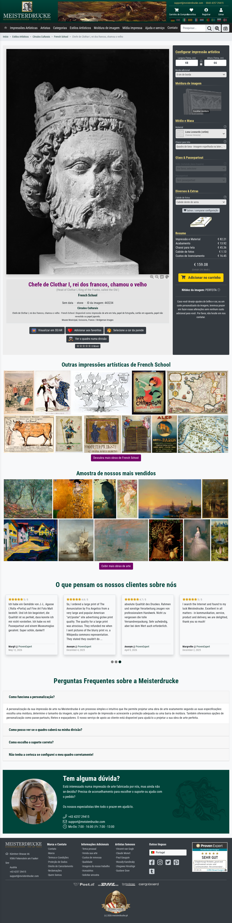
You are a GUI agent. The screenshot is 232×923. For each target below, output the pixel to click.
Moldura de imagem (107, 28)
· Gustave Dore (122, 870)
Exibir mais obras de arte (116, 566)
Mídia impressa (132, 28)
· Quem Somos (54, 875)
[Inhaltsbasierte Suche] (217, 28)
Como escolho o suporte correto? (31, 742)
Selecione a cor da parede (127, 330)
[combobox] (201, 74)
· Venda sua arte (89, 853)
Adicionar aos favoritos (86, 330)
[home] (6, 27)
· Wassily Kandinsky (125, 861)
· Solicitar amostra (90, 875)
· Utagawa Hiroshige (125, 866)
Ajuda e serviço (155, 28)
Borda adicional (182, 70)
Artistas (45, 28)
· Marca (51, 853)
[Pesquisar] (209, 28)
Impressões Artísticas (24, 28)
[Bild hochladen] (225, 28)
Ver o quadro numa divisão (90, 339)
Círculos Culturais (41, 36)
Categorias (60, 28)
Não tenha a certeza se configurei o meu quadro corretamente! (51, 754)
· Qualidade (86, 861)
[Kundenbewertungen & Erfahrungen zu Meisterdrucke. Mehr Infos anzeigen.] (209, 857)
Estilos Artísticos (80, 28)
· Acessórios (87, 870)
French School (61, 36)
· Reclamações (54, 870)
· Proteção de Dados (57, 861)
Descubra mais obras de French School (116, 458)
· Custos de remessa (91, 857)
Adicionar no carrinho (203, 277)
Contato (172, 28)
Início (5, 36)
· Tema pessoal (88, 848)
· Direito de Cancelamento (60, 866)
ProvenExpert (25, 646)
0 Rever (95, 346)
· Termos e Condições (58, 857)
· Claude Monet (122, 853)
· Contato (51, 848)
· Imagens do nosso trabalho (95, 866)
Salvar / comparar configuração (202, 210)
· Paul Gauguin (122, 857)
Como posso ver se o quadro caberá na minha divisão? (45, 730)
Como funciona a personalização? (32, 697)
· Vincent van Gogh (124, 848)
